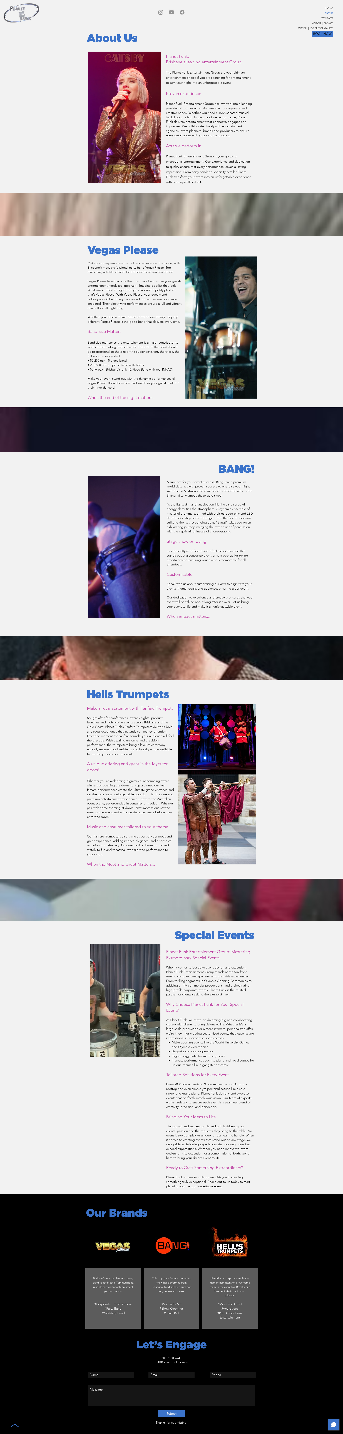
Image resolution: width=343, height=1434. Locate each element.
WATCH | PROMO (322, 23)
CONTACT (327, 18)
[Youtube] (171, 12)
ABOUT (329, 13)
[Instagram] (161, 12)
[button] (156, 179)
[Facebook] (182, 12)
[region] (113, 1276)
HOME (329, 8)
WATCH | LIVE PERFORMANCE (318, 28)
